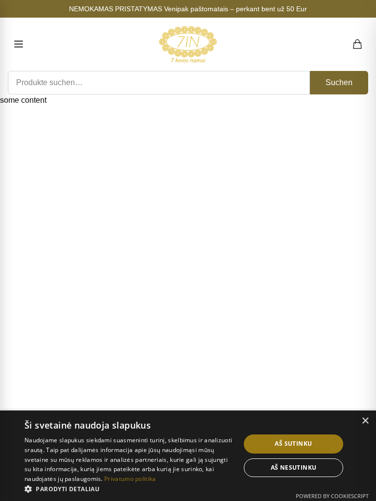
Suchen (339, 82)
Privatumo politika (130, 479)
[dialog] (188, 455)
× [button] (365, 421)
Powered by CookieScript (332, 496)
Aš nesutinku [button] (294, 467)
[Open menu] (18, 44)
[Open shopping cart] (358, 44)
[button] (129, 489)
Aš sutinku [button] (293, 443)
